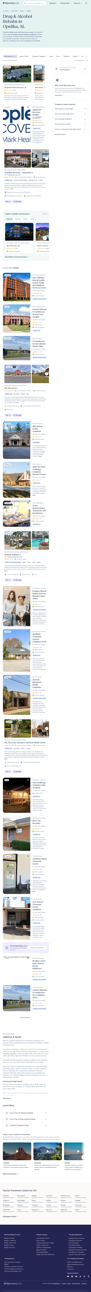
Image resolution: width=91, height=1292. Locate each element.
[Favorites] (86, 3)
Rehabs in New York (10, 1243)
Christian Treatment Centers (77, 1254)
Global (32, 219)
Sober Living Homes (42, 1245)
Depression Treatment (75, 1240)
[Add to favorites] (28, 107)
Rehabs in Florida (9, 1238)
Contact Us (70, 1269)
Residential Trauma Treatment (78, 1250)
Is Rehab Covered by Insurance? (13, 1266)
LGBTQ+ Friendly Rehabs (43, 1247)
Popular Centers (41, 1234)
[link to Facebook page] (88, 1276)
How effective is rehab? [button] (62, 124)
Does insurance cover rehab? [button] (64, 109)
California (17, 219)
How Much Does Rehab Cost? (13, 1271)
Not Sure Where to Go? (12, 1234)
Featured (9, 219)
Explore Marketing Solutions (75, 1264)
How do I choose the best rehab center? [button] (68, 129)
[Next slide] (44, 83)
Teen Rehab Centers (74, 1245)
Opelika (16, 268)
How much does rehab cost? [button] (64, 114)
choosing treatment (9, 1053)
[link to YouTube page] (76, 1276)
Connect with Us (72, 1273)
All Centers (6, 11)
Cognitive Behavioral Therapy (45, 1243)
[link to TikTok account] (80, 1276)
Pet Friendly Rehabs (42, 1252)
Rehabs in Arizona (9, 1247)
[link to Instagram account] (84, 1276)
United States (14, 11)
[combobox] (34, 3)
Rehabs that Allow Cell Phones (45, 1254)
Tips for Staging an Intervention (13, 1269)
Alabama (22, 11)
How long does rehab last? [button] (63, 119)
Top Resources (9, 1258)
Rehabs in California (10, 1240)
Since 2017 (78, 88)
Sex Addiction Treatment (76, 1252)
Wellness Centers (41, 1250)
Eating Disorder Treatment (77, 1238)
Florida (25, 219)
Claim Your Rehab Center (74, 1262)
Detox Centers (40, 1240)
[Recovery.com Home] (11, 3)
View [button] (7, 201)
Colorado (37, 1163)
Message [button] (18, 201)
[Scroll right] (86, 56)
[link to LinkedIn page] (72, 1276)
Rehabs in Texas (9, 1245)
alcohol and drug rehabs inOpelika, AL (25, 34)
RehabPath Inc (56, 1283)
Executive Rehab (73, 1243)
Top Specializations (75, 1234)
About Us (70, 1267)
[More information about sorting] (87, 60)
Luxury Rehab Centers (42, 1238)
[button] (15, 60)
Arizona (6, 1163)
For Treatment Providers (75, 1258)
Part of (37, 117)
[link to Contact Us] (68, 1276)
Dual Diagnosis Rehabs (75, 1247)
